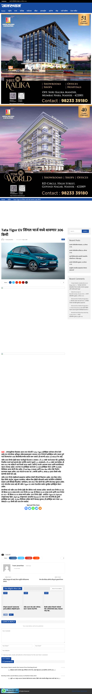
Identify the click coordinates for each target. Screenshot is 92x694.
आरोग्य (51, 11)
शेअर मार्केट (73, 11)
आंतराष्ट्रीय (43, 11)
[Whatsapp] (33, 508)
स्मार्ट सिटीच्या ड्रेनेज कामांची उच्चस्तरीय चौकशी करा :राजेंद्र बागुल (78, 257)
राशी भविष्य (64, 11)
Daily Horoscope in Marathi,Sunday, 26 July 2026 (76, 293)
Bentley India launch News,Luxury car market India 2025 (18, 676)
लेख (57, 11)
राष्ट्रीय (10, 11)
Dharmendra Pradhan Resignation (79, 299)
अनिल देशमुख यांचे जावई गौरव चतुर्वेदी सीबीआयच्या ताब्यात (16, 580)
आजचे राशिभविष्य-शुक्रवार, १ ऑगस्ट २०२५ (78, 295)
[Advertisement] (46, 214)
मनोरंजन (29, 11)
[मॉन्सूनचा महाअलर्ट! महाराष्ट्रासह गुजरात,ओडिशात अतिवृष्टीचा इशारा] (12, 598)
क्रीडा (35, 11)
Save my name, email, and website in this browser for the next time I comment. (25, 655)
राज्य (15, 11)
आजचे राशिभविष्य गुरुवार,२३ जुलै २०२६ (76, 316)
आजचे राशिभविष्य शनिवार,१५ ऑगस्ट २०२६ (17, 1)
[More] (40, 508)
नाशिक (22, 11)
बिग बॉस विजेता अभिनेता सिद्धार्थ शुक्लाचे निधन (51, 579)
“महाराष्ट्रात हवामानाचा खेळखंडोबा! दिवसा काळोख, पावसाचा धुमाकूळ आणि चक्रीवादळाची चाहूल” (78, 287)
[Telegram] (36, 508)
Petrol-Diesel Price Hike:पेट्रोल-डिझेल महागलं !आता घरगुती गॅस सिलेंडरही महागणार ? (78, 309)
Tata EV (7, 555)
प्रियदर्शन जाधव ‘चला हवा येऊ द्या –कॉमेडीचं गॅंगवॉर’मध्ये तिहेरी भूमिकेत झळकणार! (79, 302)
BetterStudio (84, 691)
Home (3, 11)
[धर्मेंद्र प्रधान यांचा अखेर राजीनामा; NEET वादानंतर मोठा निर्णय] (33, 598)
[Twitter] (29, 508)
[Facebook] (26, 508)
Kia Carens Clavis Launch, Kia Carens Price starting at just (19, 667)
